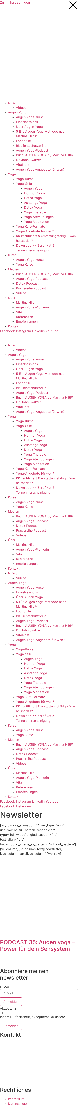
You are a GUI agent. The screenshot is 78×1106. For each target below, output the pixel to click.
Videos (21, 108)
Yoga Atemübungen (39, 217)
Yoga (12, 174)
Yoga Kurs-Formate (30, 226)
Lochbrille (23, 141)
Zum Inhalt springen (15, 2)
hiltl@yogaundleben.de (17, 1070)
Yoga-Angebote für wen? (35, 231)
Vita (19, 312)
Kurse (12, 255)
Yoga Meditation (36, 222)
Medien (13, 269)
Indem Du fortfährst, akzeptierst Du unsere (32, 1018)
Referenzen (24, 317)
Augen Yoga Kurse (30, 117)
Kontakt (14, 326)
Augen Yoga (17, 112)
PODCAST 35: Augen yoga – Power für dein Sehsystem (37, 945)
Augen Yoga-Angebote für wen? (40, 169)
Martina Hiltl (25, 302)
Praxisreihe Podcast (31, 288)
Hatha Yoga (33, 198)
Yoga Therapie (35, 212)
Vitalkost (22, 165)
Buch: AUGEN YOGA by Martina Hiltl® (44, 155)
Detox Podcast (27, 283)
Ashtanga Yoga (35, 203)
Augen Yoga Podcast (32, 279)
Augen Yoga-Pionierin (32, 307)
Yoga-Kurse (24, 179)
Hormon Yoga (34, 193)
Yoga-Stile (24, 184)
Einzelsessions (27, 122)
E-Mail (5, 987)
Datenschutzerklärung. (17, 1020)
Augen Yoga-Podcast (32, 150)
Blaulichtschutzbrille (31, 146)
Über (11, 298)
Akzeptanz (8, 1008)
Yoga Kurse (24, 264)
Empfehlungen (27, 321)
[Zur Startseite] (15, 20)
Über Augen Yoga (29, 127)
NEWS (12, 103)
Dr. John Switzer (28, 160)
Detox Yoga (33, 207)
